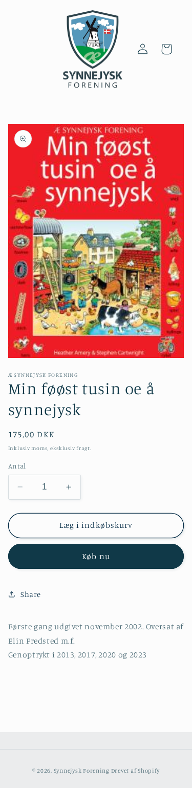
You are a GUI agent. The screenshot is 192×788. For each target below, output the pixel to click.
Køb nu (96, 556)
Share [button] (30, 594)
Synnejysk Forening (82, 770)
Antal (17, 466)
